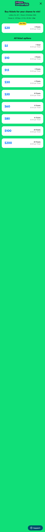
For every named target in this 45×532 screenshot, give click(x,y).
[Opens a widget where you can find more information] (35, 528)
